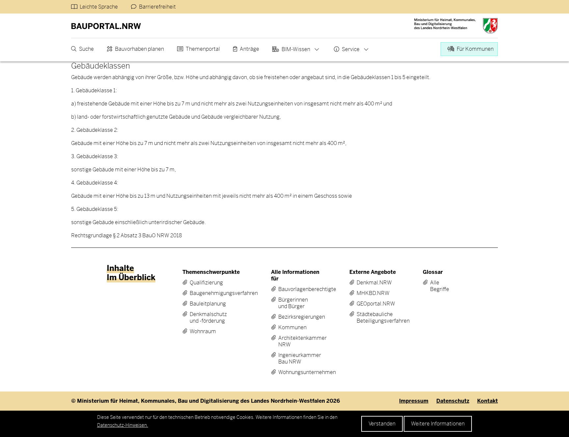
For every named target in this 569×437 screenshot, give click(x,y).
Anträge (249, 48)
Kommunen (292, 327)
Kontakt (487, 401)
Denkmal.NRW (372, 282)
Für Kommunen (475, 48)
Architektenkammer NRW (295, 341)
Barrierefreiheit (157, 6)
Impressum (413, 401)
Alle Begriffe (435, 286)
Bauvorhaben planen (139, 48)
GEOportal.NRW (372, 304)
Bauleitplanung (208, 304)
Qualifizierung (206, 282)
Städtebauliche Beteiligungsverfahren (372, 317)
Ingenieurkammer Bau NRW (295, 358)
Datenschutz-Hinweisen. (122, 425)
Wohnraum (203, 331)
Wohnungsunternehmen (295, 372)
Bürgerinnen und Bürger (293, 303)
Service (351, 49)
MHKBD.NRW (372, 293)
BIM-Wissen (296, 49)
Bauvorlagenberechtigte (295, 289)
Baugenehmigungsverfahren (210, 293)
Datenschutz (452, 401)
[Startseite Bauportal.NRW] (106, 26)
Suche (86, 48)
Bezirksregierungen (295, 317)
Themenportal (203, 48)
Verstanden (381, 423)
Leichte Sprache (99, 6)
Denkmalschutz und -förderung (208, 317)
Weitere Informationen (438, 423)
